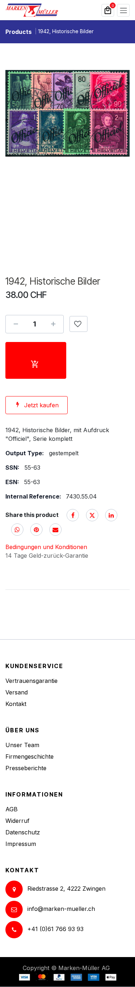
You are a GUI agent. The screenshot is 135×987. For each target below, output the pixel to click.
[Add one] (53, 323)
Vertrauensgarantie (31, 680)
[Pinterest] (36, 529)
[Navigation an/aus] (123, 10)
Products (18, 31)
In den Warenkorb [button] (35, 360)
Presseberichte (25, 768)
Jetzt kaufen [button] (41, 405)
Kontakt (15, 703)
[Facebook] (73, 515)
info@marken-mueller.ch (61, 909)
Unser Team (22, 745)
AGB (11, 809)
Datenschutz (22, 832)
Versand (16, 692)
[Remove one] (16, 323)
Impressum (20, 843)
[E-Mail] (55, 529)
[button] (78, 324)
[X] (92, 515)
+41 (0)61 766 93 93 (55, 929)
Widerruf (17, 820)
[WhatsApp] (17, 529)
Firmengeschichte (29, 756)
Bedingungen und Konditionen (46, 546)
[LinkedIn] (111, 515)
